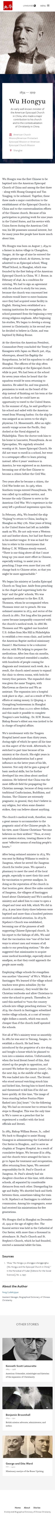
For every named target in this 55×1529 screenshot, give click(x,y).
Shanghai (17, 150)
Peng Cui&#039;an (10, 1292)
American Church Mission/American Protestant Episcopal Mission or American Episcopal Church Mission (24, 140)
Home (18, 1507)
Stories (36, 1507)
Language (28, 5)
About (27, 1507)
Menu (43, 5)
